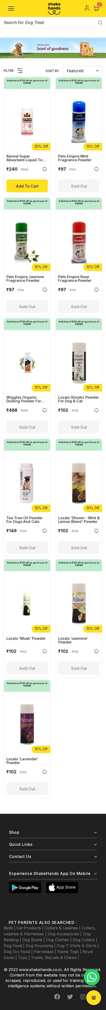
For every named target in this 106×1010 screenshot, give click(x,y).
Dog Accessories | (65, 933)
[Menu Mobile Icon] (11, 9)
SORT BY (52, 71)
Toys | (24, 957)
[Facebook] (57, 996)
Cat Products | (31, 927)
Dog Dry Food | (19, 951)
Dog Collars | (85, 939)
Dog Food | (15, 945)
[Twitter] (70, 996)
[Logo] (54, 8)
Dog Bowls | (34, 939)
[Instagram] (82, 996)
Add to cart (27, 186)
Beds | (10, 927)
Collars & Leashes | (63, 927)
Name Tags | (69, 951)
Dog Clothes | (59, 939)
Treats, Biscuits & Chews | (55, 957)
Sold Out (79, 186)
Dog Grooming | (41, 945)
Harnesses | (45, 951)
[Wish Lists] (44, 170)
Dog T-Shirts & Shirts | (78, 945)
